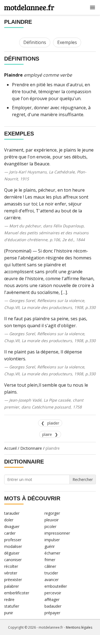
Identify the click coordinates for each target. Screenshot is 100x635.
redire (9, 599)
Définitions (34, 42)
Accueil (10, 448)
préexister (13, 579)
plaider (53, 423)
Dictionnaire (31, 448)
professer (12, 539)
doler (8, 519)
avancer (51, 579)
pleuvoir (51, 519)
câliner (50, 566)
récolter (11, 566)
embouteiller (55, 586)
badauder (52, 606)
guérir (49, 546)
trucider (51, 573)
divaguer (11, 526)
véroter (10, 573)
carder (10, 533)
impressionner (57, 533)
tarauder (11, 513)
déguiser (11, 553)
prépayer (52, 612)
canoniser (13, 559)
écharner (52, 553)
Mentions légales (79, 627)
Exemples (67, 42)
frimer (49, 559)
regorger (52, 513)
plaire (47, 434)
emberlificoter (16, 592)
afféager (51, 599)
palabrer (11, 586)
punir (8, 612)
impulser (52, 539)
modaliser (13, 546)
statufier (11, 606)
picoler (50, 526)
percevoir (52, 592)
